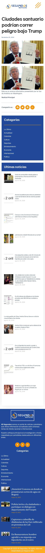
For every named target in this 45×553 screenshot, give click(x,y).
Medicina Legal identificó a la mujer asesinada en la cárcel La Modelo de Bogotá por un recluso (26, 387)
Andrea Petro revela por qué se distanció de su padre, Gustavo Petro (28, 326)
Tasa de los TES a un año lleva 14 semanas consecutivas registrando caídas (27, 366)
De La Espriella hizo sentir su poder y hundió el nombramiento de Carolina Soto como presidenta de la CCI (27, 347)
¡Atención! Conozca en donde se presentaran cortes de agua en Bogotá (26, 492)
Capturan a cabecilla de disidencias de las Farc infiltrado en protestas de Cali (26, 522)
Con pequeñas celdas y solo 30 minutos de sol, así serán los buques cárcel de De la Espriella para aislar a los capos (27, 257)
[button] (17, 107)
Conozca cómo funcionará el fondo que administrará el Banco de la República (26, 216)
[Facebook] (17, 444)
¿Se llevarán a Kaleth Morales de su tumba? (28, 235)
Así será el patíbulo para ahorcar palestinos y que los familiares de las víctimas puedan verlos (27, 196)
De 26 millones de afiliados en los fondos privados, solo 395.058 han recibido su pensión (27, 298)
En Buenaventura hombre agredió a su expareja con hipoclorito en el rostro (23, 537)
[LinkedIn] (27, 444)
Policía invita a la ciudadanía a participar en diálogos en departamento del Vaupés (26, 507)
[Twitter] (22, 444)
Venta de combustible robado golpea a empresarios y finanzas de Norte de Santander (26, 176)
